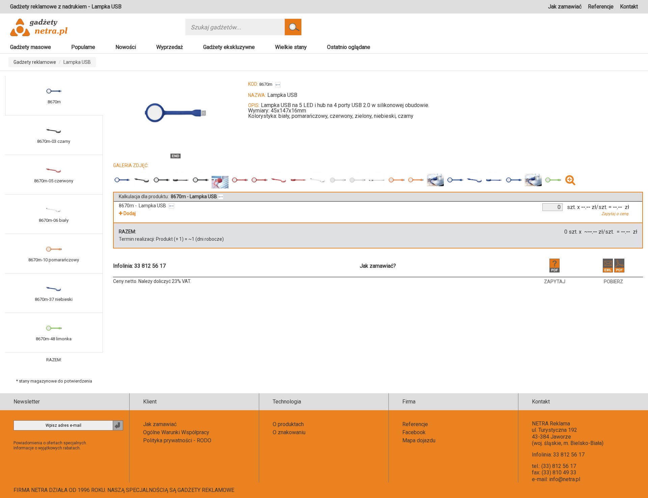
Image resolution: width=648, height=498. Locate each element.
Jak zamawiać (565, 6)
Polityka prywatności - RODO (177, 440)
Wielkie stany (291, 47)
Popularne (83, 47)
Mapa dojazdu (418, 440)
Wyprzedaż (169, 47)
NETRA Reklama (551, 423)
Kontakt (629, 6)
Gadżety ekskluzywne (229, 47)
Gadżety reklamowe (35, 62)
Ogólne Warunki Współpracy (176, 432)
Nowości (125, 47)
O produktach (288, 424)
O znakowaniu (289, 432)
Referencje (601, 6)
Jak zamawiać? (378, 266)
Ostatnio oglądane (348, 47)
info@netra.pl (564, 479)
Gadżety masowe (30, 47)
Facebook (414, 432)
